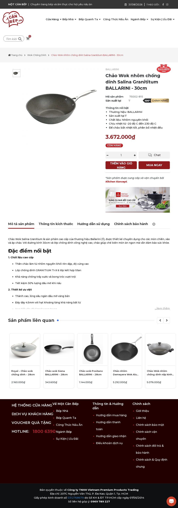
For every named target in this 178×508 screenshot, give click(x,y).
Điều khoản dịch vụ (109, 443)
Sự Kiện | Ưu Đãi (161, 19)
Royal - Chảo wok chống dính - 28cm (23, 373)
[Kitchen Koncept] (138, 199)
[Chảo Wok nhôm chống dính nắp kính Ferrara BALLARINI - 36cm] (160, 348)
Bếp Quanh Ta (89, 19)
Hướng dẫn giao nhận (111, 436)
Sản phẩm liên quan (31, 320)
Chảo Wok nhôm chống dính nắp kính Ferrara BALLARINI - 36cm (159, 373)
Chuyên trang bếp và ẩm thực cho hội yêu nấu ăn (61, 4)
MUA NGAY (154, 165)
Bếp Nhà (68, 19)
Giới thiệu (142, 411)
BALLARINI (112, 69)
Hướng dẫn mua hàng (111, 415)
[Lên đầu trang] (6, 502)
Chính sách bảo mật (150, 424)
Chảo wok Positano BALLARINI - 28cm (91, 373)
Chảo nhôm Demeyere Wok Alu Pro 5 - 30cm (125, 373)
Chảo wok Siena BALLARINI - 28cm (56, 373)
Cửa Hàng (52, 19)
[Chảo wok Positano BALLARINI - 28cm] (92, 348)
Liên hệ (141, 418)
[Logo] (13, 19)
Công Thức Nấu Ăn (115, 19)
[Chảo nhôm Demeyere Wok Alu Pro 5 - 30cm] (126, 348)
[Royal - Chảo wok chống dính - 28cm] (25, 348)
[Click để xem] (61, 107)
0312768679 (76, 497)
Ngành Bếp (138, 19)
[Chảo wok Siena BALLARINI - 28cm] (58, 348)
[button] (160, 320)
